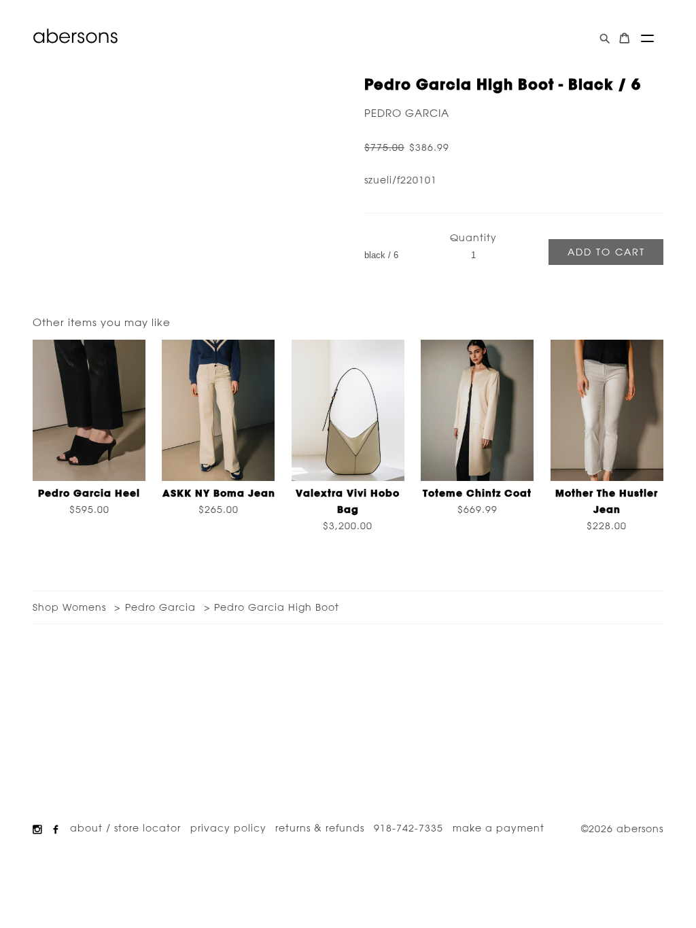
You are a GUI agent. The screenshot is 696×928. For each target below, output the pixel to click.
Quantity (473, 238)
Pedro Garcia (406, 113)
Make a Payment (498, 828)
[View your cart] (624, 38)
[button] (647, 38)
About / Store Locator (125, 828)
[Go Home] (75, 36)
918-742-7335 (408, 828)
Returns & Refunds (319, 828)
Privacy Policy (228, 828)
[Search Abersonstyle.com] (604, 38)
